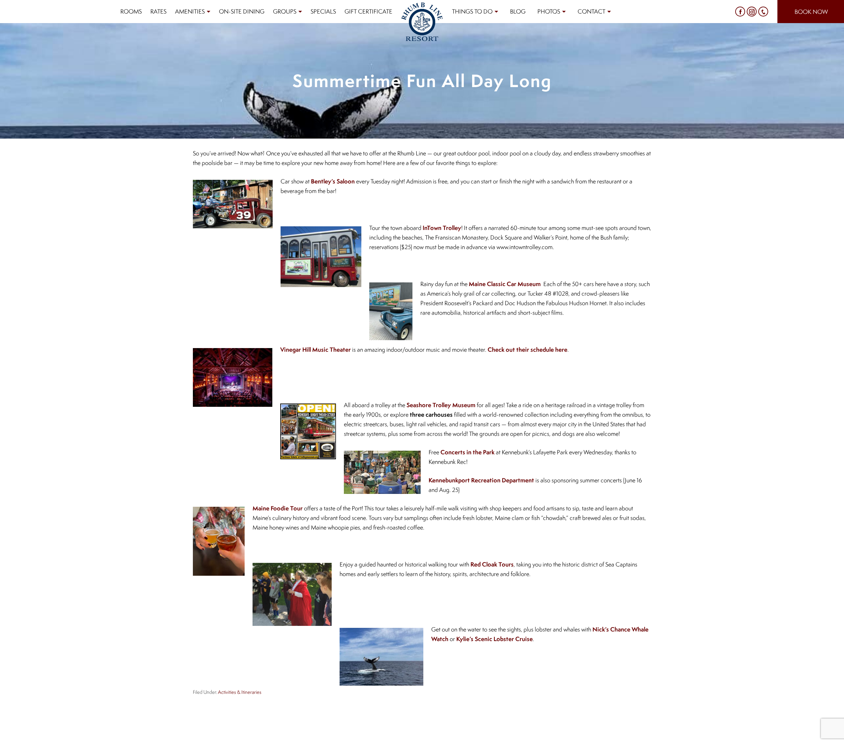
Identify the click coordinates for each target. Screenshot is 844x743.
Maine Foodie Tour (278, 508)
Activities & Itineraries (239, 692)
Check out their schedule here (527, 349)
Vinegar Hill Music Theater (315, 349)
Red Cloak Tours (492, 564)
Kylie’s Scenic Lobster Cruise (494, 639)
